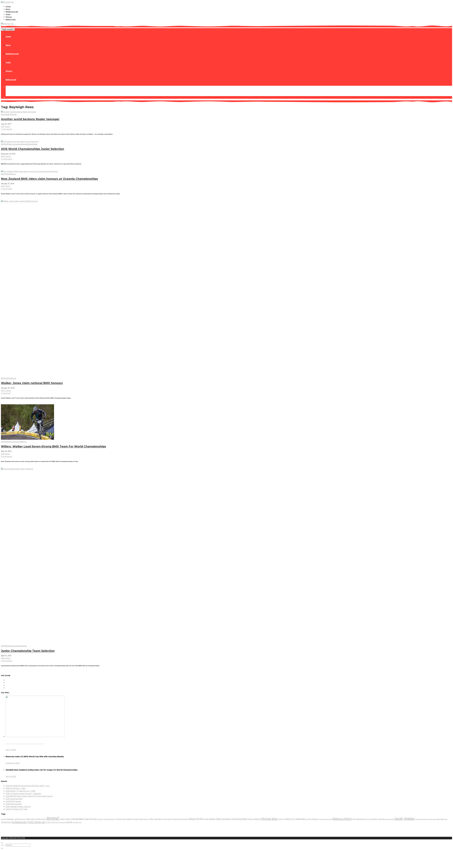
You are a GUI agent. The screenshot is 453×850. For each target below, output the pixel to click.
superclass (439, 819)
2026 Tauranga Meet (14, 799)
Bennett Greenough (36, 819)
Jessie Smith (195, 818)
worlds (69, 822)
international (167, 819)
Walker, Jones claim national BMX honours (32, 383)
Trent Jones (34, 821)
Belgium (23, 819)
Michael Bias (269, 818)
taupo (445, 819)
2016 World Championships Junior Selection (32, 149)
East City (146, 819)
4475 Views (5, 186)
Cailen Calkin (65, 819)
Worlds (14, 114)
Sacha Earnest (389, 819)
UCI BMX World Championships (55, 822)
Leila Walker (210, 819)
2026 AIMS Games (13, 801)
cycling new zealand (124, 819)
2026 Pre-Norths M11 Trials (16, 809)
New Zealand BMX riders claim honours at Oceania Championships (49, 178)
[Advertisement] (44, 829)
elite (151, 819)
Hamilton (158, 819)
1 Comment (6, 393)
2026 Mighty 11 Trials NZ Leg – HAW (20, 791)
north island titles (326, 819)
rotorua (381, 819)
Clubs (8, 14)
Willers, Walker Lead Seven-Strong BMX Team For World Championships (53, 446)
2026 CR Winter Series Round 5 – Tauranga (23, 793)
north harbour (312, 819)
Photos (9, 17)
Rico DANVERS (371, 819)
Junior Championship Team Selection (28, 650)
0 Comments (6, 129)
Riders (8, 114)
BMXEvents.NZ (12, 12)
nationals (300, 819)
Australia (3, 819)
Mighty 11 (281, 819)
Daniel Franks (138, 819)
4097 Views (6, 391)
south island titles (421, 819)
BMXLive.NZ (11, 19)
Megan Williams (254, 819)
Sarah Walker (404, 818)
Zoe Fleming (77, 822)
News (8, 9)
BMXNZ (4, 144)
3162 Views (5, 454)
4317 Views (5, 127)
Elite (9, 144)
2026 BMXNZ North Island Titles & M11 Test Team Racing (29, 796)
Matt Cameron (223, 819)
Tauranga (6, 822)
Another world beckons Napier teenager (30, 119)
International (16, 144)
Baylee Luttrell (13, 819)
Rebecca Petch (342, 818)
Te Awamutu (19, 821)
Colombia (100, 819)
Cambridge (77, 819)
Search (3, 845)
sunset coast (431, 819)
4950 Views (5, 658)
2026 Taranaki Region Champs (18, 806)
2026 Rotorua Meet (14, 804)
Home (8, 6)
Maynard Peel (239, 819)
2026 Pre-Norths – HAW (15, 788)
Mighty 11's (290, 819)
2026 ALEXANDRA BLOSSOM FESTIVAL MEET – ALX (28, 786)
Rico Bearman (358, 819)
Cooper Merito (109, 819)
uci (43, 821)
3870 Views (6, 156)
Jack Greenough (180, 819)
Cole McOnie (90, 819)
